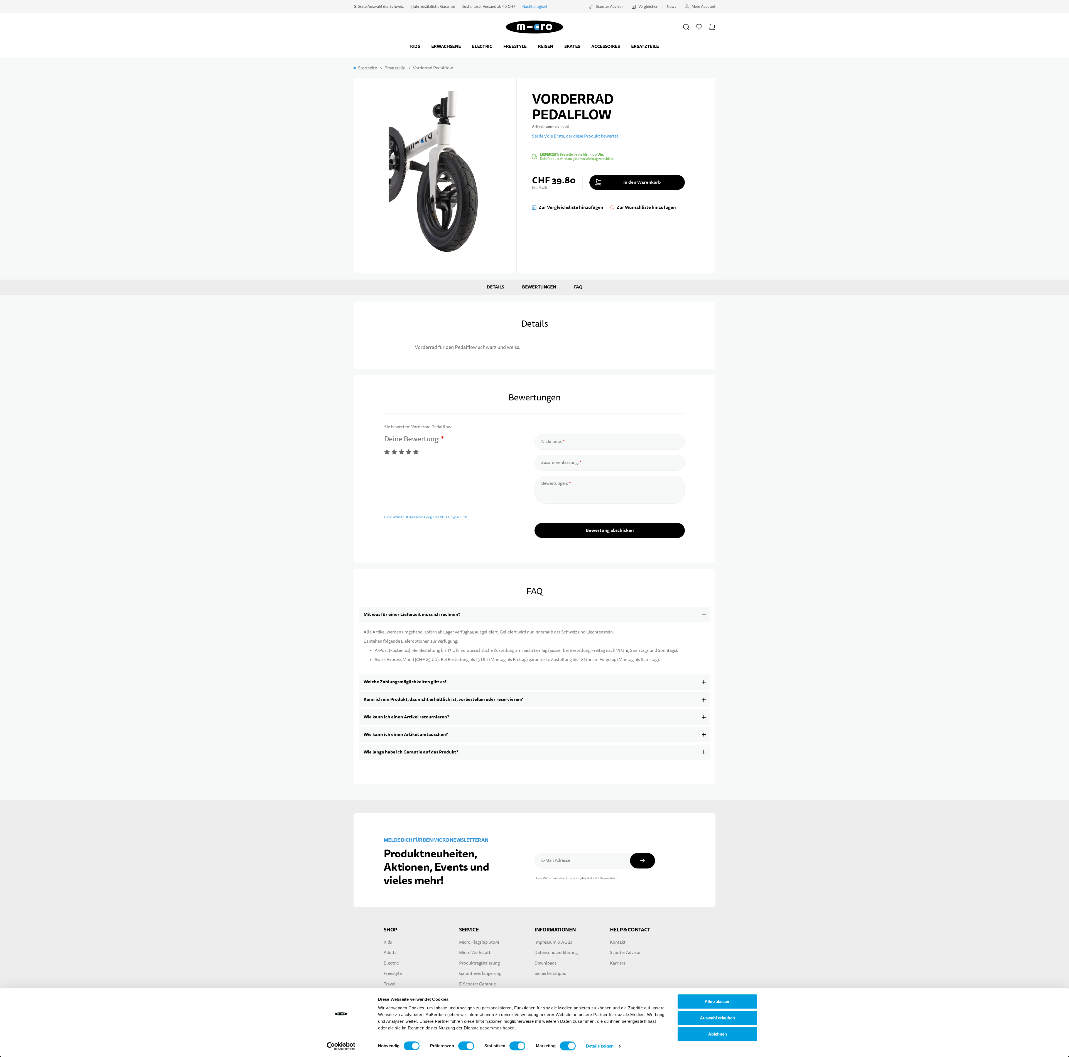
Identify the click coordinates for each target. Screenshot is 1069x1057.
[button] (686, 27)
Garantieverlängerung (480, 973)
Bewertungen (539, 287)
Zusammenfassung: (560, 462)
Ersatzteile (645, 46)
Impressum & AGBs (553, 942)
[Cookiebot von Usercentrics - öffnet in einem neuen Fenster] (341, 1046)
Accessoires (605, 46)
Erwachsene (446, 46)
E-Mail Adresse (555, 860)
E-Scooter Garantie (477, 984)
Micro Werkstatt (475, 953)
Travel (390, 984)
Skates (572, 46)
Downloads (545, 963)
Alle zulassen (717, 1001)
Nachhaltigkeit (534, 6)
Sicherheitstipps (550, 973)
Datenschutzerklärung (556, 953)
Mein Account (703, 6)
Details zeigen (600, 1046)
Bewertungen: (555, 483)
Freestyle (515, 46)
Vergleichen (648, 6)
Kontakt (618, 942)
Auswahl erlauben (717, 1018)
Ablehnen (717, 1034)
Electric (482, 46)
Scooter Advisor (609, 6)
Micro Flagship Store (479, 942)
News (671, 6)
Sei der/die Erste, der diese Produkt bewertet (575, 136)
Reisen (545, 46)
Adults (390, 953)
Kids (415, 46)
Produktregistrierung (479, 963)
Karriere (618, 963)
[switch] (466, 1045)
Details (495, 287)
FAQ (578, 287)
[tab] (534, 614)
